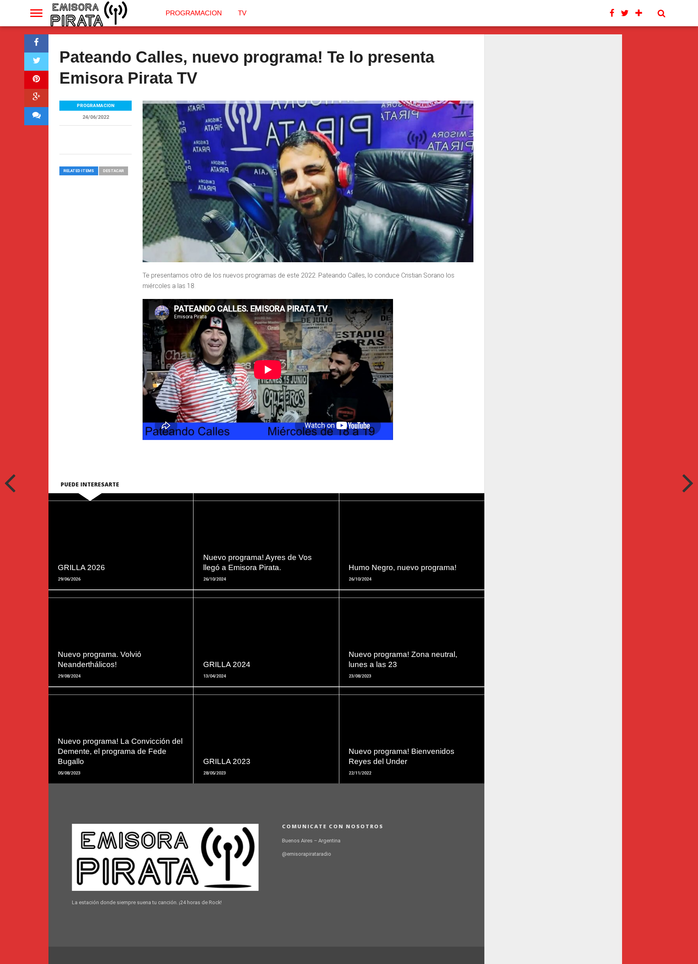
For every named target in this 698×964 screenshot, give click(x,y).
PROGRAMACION (194, 13)
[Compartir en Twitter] (36, 62)
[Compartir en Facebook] (36, 43)
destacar (113, 170)
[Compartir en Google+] (36, 98)
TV (242, 13)
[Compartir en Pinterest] (36, 80)
